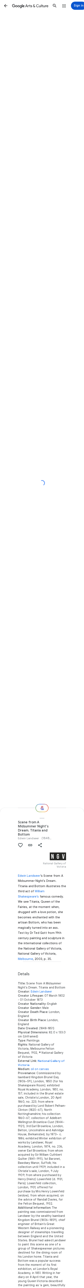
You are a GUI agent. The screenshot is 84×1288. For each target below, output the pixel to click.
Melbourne (25, 959)
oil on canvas (40, 1069)
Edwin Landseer (28, 838)
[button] (6, 6)
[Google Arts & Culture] (30, 5)
